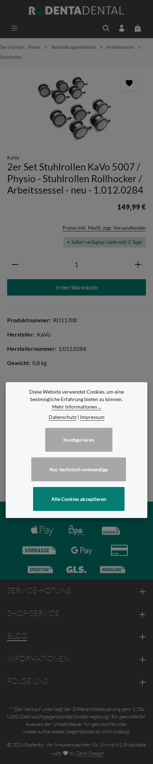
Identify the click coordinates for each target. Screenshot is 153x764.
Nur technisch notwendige (78, 469)
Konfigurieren (78, 440)
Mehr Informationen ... (76, 407)
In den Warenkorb (76, 287)
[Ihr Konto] (122, 28)
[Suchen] (106, 28)
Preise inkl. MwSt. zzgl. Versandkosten (104, 228)
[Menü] (15, 28)
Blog (17, 635)
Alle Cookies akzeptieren (78, 499)
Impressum (92, 417)
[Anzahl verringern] (14, 265)
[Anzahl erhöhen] (138, 265)
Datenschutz (62, 417)
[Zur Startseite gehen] (77, 10)
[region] (76, 106)
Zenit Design (90, 753)
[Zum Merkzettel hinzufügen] (129, 83)
